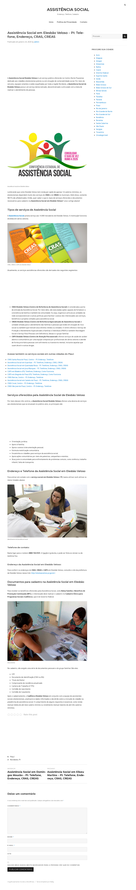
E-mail (11, 845)
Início (51, 22)
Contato (83, 22)
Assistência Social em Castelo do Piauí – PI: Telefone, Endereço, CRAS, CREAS (37, 380)
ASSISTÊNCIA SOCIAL (68, 9)
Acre (98, 55)
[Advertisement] (47, 61)
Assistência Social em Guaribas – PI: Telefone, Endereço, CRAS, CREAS (35, 362)
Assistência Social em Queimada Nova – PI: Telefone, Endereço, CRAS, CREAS (37, 365)
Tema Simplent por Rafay (45, 882)
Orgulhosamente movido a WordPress (20, 882)
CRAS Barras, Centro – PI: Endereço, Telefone (25, 377)
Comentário (13, 806)
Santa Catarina (102, 123)
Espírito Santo (101, 76)
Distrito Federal (102, 73)
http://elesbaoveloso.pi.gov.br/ (43, 573)
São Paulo (100, 126)
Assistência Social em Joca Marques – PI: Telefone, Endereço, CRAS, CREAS (36, 368)
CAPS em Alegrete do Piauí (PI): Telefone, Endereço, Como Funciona (34, 374)
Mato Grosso (101, 85)
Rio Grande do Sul (103, 114)
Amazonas (100, 64)
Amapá (99, 61)
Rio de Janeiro (101, 108)
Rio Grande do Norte (104, 111)
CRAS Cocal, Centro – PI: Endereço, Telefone (24, 383)
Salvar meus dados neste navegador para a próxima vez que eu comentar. (43, 865)
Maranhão (100, 82)
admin (36, 42)
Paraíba (99, 96)
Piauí (12, 757)
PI (20, 760)
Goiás (98, 79)
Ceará (98, 70)
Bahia (98, 67)
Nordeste (14, 760)
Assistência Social (16, 216)
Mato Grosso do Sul (103, 88)
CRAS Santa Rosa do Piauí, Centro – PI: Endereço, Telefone (30, 359)
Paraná (99, 99)
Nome (10, 837)
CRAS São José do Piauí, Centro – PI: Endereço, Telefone (29, 386)
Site (9, 854)
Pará (98, 93)
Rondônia (100, 117)
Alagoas (99, 58)
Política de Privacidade (67, 22)
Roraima (99, 120)
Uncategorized (102, 135)
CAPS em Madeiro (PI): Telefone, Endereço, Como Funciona (30, 371)
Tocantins (100, 132)
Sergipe (99, 129)
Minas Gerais (101, 90)
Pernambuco (101, 102)
